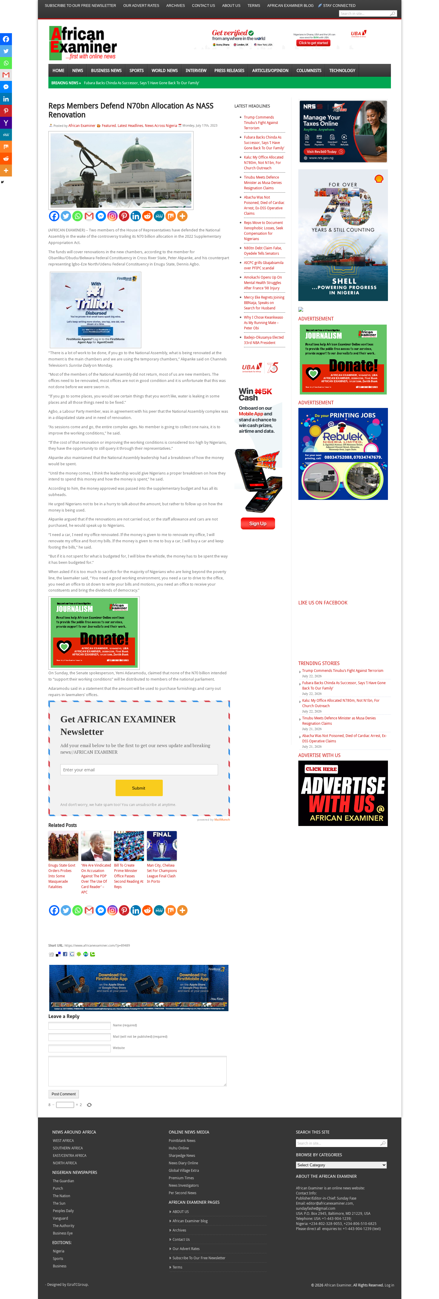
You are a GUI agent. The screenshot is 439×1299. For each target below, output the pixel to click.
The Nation (61, 1195)
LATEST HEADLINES (252, 105)
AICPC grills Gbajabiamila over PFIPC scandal (263, 265)
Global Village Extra (184, 1170)
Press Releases (229, 70)
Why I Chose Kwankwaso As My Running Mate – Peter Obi (263, 322)
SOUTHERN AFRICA (68, 1148)
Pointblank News (182, 1140)
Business (59, 1265)
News (77, 70)
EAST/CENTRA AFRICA (69, 1155)
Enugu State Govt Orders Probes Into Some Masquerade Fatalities (61, 876)
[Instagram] (112, 216)
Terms (254, 6)
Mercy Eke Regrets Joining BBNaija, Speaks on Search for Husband (264, 302)
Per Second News (182, 1192)
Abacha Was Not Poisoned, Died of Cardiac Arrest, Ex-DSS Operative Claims (264, 205)
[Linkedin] (136, 216)
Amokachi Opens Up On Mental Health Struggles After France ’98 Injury (263, 282)
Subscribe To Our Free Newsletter (80, 6)
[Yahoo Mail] (6, 123)
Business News (106, 70)
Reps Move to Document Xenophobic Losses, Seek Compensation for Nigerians (263, 230)
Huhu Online (179, 1148)
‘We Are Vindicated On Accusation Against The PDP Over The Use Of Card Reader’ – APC (96, 878)
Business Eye (63, 1233)
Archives (175, 6)
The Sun (59, 1203)
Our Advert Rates (141, 6)
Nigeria (58, 1251)
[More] (182, 216)
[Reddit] (147, 216)
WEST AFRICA (63, 1140)
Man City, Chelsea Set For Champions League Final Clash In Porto (162, 873)
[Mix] (170, 216)
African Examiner (82, 125)
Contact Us (203, 6)
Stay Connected (339, 6)
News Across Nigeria (161, 125)
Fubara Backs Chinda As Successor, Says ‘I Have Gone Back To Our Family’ (141, 82)
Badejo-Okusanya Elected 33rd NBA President (264, 340)
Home (58, 70)
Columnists (309, 70)
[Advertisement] (138, 929)
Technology (342, 70)
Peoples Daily (63, 1210)
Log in (389, 1285)
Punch (58, 1188)
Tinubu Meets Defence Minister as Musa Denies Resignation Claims (263, 182)
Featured (109, 125)
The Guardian (63, 1180)
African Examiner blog (290, 6)
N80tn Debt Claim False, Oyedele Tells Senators (263, 250)
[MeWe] (159, 216)
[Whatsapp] (77, 216)
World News (165, 70)
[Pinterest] (124, 216)
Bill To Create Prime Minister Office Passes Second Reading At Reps (128, 876)
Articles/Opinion (270, 70)
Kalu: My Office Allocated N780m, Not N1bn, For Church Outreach (263, 162)
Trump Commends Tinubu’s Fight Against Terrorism (261, 122)
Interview (196, 70)
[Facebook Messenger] (101, 216)
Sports (137, 70)
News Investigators (184, 1185)
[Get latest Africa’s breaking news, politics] (76, 42)
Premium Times (181, 1177)
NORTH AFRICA (65, 1162)
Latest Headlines (130, 125)
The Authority (63, 1225)
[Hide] (2, 182)
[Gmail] (89, 216)
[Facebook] (54, 216)
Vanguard (60, 1218)
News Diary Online (183, 1162)
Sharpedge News (182, 1155)
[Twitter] (66, 216)
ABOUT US (231, 6)
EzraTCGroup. (78, 1284)
